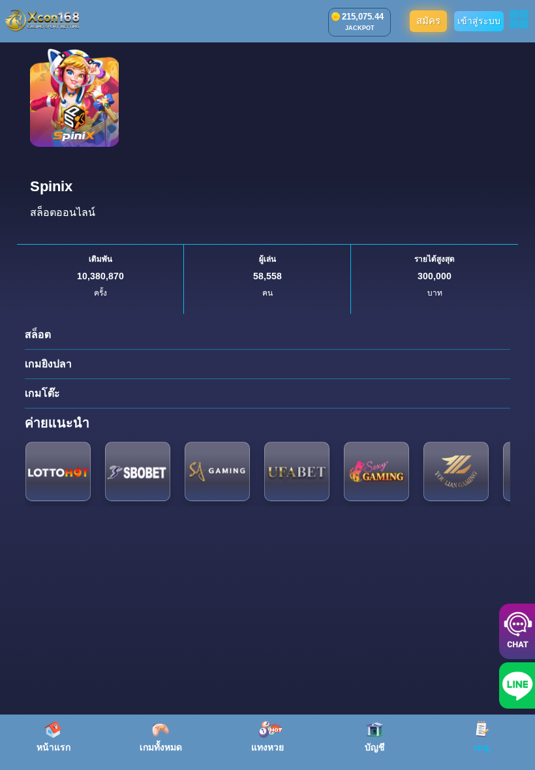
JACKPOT (359, 28)
